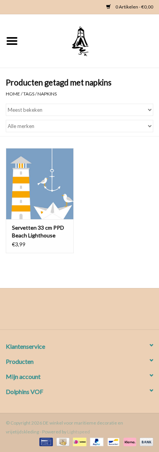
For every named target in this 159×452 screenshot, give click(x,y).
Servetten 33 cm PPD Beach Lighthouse (38, 231)
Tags (28, 94)
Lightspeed (78, 432)
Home (13, 94)
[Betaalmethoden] (45, 441)
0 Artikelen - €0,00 (134, 7)
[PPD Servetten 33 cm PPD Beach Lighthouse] (40, 183)
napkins (47, 94)
